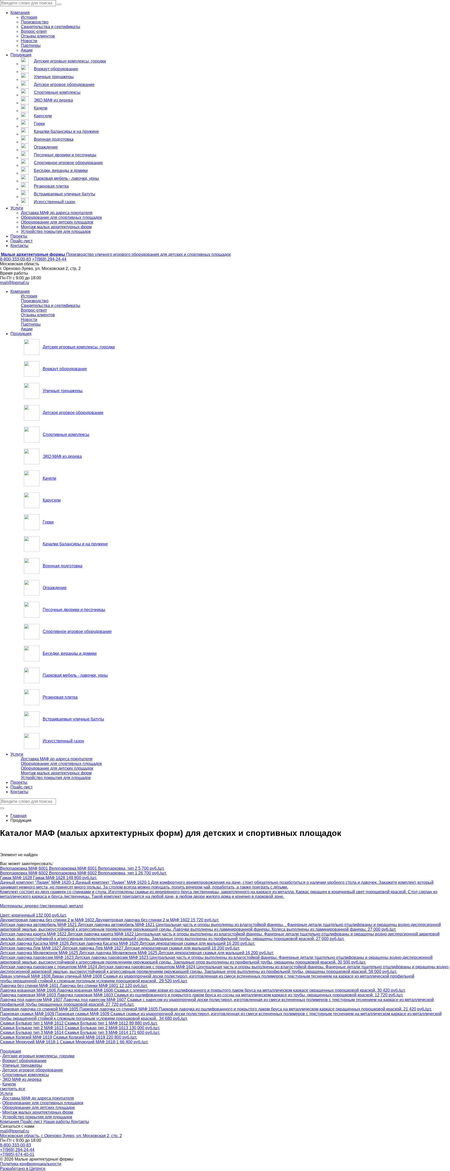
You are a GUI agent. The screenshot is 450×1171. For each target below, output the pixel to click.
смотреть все (12, 1089)
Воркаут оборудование (56, 69)
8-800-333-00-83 (15, 259)
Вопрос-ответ (34, 31)
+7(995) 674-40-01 (17, 1154)
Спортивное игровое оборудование (68, 163)
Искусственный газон (54, 202)
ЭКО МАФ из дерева (53, 100)
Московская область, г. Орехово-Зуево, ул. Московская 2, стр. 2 (61, 1135)
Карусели (43, 116)
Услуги (16, 208)
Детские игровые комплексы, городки (70, 61)
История (29, 17)
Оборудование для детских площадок (57, 222)
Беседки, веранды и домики (61, 170)
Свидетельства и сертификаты (50, 26)
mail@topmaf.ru (14, 282)
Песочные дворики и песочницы (65, 155)
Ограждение (46, 147)
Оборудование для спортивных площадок (61, 217)
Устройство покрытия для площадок (56, 231)
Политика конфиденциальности (30, 1164)
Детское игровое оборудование (64, 84)
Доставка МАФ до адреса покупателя (56, 213)
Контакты (19, 245)
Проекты (18, 236)
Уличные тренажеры (54, 77)
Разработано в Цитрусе (23, 1168)
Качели (40, 108)
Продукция (21, 55)
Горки (39, 123)
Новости (29, 41)
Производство (34, 22)
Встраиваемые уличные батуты (64, 194)
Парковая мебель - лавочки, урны (66, 178)
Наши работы (57, 1121)
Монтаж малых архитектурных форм (56, 227)
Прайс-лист (21, 241)
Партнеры (31, 45)
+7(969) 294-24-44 (49, 259)
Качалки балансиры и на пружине (66, 131)
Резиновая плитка (51, 186)
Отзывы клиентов (38, 36)
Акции (27, 50)
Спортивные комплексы (57, 92)
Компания (20, 12)
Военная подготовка (53, 139)
